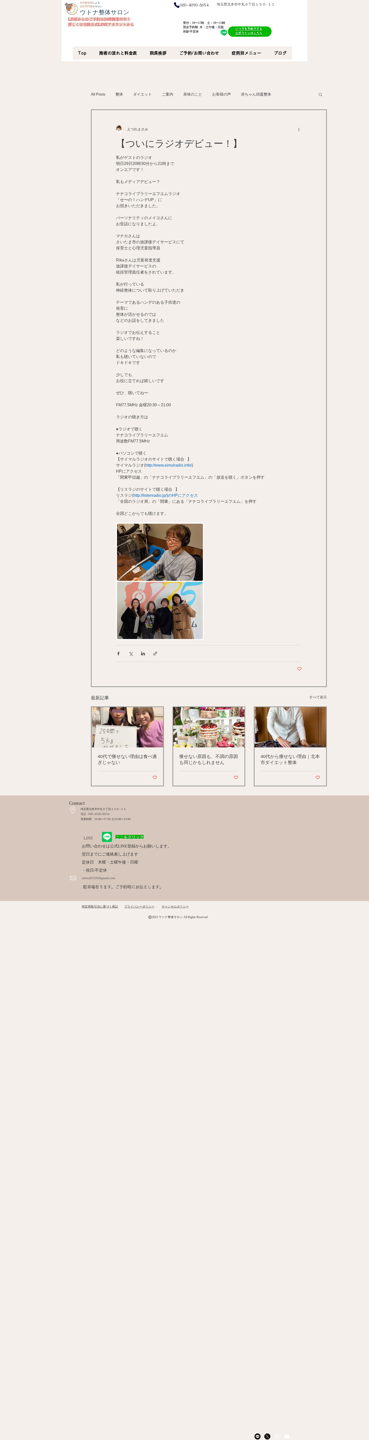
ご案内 (167, 94)
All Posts (98, 94)
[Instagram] (277, 1436)
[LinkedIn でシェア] (143, 653)
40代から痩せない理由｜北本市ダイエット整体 (290, 759)
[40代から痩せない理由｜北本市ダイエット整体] (290, 727)
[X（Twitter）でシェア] (130, 653)
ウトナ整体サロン (105, 12)
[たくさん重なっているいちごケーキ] (209, 727)
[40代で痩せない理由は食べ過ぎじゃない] (127, 727)
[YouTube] (287, 1436)
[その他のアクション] (299, 129)
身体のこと (192, 94)
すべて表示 (318, 697)
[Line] (258, 1436)
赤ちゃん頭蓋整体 (256, 94)
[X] (267, 1436)
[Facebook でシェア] (118, 653)
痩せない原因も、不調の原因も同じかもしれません (208, 759)
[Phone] (176, 5)
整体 (119, 94)
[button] (320, 94)
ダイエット (142, 94)
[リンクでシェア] (155, 653)
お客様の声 (221, 94)
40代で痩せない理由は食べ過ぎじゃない (127, 759)
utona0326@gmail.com (98, 877)
